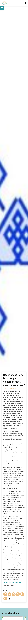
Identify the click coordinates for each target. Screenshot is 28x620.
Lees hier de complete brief (13, 582)
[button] (2, 8)
